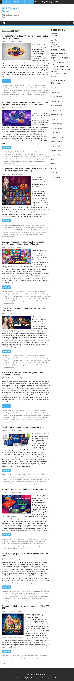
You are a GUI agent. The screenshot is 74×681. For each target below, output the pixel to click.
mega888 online (6, 546)
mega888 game (33, 484)
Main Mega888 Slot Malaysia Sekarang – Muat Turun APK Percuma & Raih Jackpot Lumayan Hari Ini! (25, 103)
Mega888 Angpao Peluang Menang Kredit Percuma (24, 489)
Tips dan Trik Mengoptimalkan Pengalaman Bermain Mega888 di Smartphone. (24, 373)
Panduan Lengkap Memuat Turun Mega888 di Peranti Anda (25, 554)
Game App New (56, 110)
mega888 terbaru (26, 601)
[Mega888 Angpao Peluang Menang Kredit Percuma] (16, 496)
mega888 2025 (26, 90)
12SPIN (53, 159)
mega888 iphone (14, 543)
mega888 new (43, 543)
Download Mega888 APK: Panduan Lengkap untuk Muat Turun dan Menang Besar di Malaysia (23, 243)
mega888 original (16, 546)
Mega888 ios (5, 543)
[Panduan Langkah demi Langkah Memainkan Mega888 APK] (13, 615)
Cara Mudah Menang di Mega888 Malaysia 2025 (23, 427)
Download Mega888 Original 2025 (46, 2)
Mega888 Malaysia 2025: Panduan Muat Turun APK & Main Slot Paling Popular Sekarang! (25, 170)
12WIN (53, 168)
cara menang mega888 (19, 477)
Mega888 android (36, 90)
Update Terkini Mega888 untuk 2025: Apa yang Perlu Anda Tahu (24, 309)
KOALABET (54, 173)
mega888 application (41, 92)
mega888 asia (5, 95)
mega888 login (24, 543)
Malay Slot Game (56, 106)
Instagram (54, 35)
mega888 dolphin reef (28, 481)
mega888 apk (45, 90)
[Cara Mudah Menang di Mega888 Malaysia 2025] (16, 434)
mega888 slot (35, 546)
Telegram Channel (57, 47)
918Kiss (5, 85)
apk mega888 (11, 88)
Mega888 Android (57, 150)
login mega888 (42, 477)
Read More (6, 81)
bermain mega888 (39, 475)
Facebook (54, 33)
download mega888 (21, 88)
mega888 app (31, 92)
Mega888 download (38, 95)
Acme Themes (56, 678)
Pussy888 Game (56, 97)
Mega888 (10, 85)
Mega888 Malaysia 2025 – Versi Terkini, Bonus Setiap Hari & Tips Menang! (25, 37)
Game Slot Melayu (57, 124)
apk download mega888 (18, 475)
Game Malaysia (56, 132)
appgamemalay (17, 41)
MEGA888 (16, 85)
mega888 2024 (18, 90)
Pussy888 (22, 85)
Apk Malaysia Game (10, 9)
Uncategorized (30, 85)
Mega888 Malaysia (57, 101)
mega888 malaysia (33, 543)
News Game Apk (56, 115)
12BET (53, 164)
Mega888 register (26, 546)
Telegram (54, 45)
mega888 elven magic (22, 484)
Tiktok (53, 42)
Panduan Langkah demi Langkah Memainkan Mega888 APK (25, 607)
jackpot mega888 (32, 88)
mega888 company (15, 95)
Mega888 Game (56, 141)
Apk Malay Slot (56, 119)
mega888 (10, 90)
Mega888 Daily (56, 155)
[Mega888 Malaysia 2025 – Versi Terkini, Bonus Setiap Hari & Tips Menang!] (16, 44)
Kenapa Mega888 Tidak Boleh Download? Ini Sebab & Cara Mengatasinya (61, 69)
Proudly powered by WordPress (24, 678)
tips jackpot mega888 (13, 548)
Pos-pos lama (8, 664)
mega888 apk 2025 (7, 92)
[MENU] (72, 22)
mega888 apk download (19, 92)
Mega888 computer (26, 95)
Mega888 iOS (55, 146)
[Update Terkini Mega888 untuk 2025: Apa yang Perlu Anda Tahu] (16, 317)
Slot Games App (56, 128)
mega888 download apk (8, 97)
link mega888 (41, 88)
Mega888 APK (56, 92)
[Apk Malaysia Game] (3, 22)
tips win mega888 (25, 548)
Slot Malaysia (55, 177)
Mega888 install (9, 598)
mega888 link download (38, 598)
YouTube (54, 40)
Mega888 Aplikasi (57, 137)
